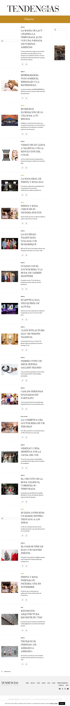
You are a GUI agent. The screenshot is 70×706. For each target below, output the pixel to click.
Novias (22, 105)
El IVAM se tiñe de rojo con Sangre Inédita (32, 550)
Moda (27, 683)
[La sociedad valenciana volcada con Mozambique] (9, 243)
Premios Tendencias (62, 683)
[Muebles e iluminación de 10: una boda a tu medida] (9, 120)
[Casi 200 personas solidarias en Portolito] (9, 399)
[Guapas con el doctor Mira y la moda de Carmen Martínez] (9, 276)
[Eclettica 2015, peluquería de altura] (9, 308)
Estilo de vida (24, 416)
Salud (53, 683)
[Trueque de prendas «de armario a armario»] (9, 651)
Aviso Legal (54, 703)
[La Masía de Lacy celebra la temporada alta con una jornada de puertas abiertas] (9, 46)
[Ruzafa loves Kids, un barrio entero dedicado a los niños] (9, 523)
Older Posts (7, 671)
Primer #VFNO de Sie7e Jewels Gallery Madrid (31, 364)
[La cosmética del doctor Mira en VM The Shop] (9, 427)
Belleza (22, 141)
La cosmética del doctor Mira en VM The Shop (32, 423)
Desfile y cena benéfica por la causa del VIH (31, 451)
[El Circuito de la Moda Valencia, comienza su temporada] (9, 489)
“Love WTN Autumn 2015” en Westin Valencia (32, 333)
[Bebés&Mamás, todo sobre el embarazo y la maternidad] (9, 85)
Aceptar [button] (62, 703)
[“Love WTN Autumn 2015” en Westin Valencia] (9, 339)
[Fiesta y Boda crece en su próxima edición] (9, 213)
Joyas (38, 683)
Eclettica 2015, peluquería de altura (30, 303)
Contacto (61, 685)
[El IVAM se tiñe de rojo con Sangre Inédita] (9, 555)
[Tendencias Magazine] (33, 8)
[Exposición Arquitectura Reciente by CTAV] (9, 619)
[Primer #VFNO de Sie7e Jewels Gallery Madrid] (9, 369)
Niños (22, 509)
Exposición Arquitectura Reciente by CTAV (31, 614)
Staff (67, 685)
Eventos (23, 27)
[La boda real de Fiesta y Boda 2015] (9, 185)
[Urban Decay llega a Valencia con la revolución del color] (9, 155)
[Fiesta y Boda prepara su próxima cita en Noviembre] (9, 587)
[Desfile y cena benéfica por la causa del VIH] (9, 457)
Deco (22, 607)
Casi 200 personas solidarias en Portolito (32, 394)
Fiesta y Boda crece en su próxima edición (31, 209)
